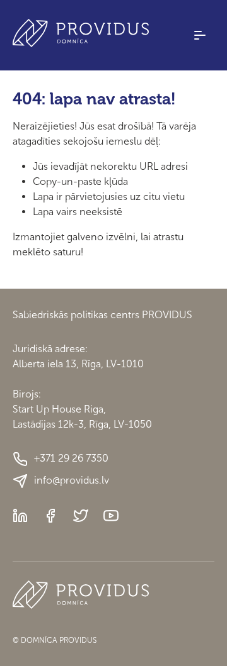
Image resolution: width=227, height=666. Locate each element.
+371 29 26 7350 (71, 458)
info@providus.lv (71, 480)
